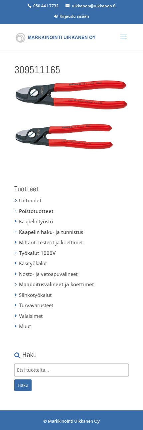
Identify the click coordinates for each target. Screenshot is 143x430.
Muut (25, 326)
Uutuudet (30, 200)
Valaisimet (31, 316)
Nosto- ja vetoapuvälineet (48, 274)
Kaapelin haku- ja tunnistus (51, 232)
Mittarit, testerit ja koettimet (51, 242)
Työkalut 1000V (37, 253)
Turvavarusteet (36, 305)
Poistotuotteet (36, 211)
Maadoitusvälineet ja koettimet (56, 284)
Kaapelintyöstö (36, 221)
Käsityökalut (33, 263)
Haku (23, 385)
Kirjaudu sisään (73, 16)
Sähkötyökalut (35, 295)
